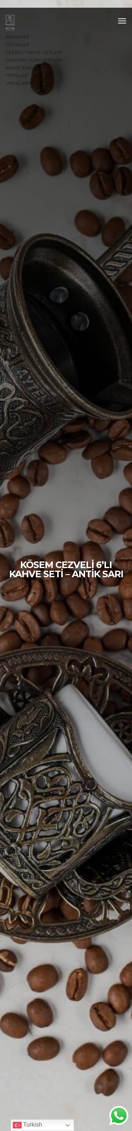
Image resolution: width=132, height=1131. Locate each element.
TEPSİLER (16, 75)
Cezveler (17, 45)
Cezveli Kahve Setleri (34, 52)
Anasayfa (17, 37)
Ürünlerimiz (22, 83)
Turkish (32, 1124)
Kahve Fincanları (28, 68)
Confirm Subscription (34, 60)
